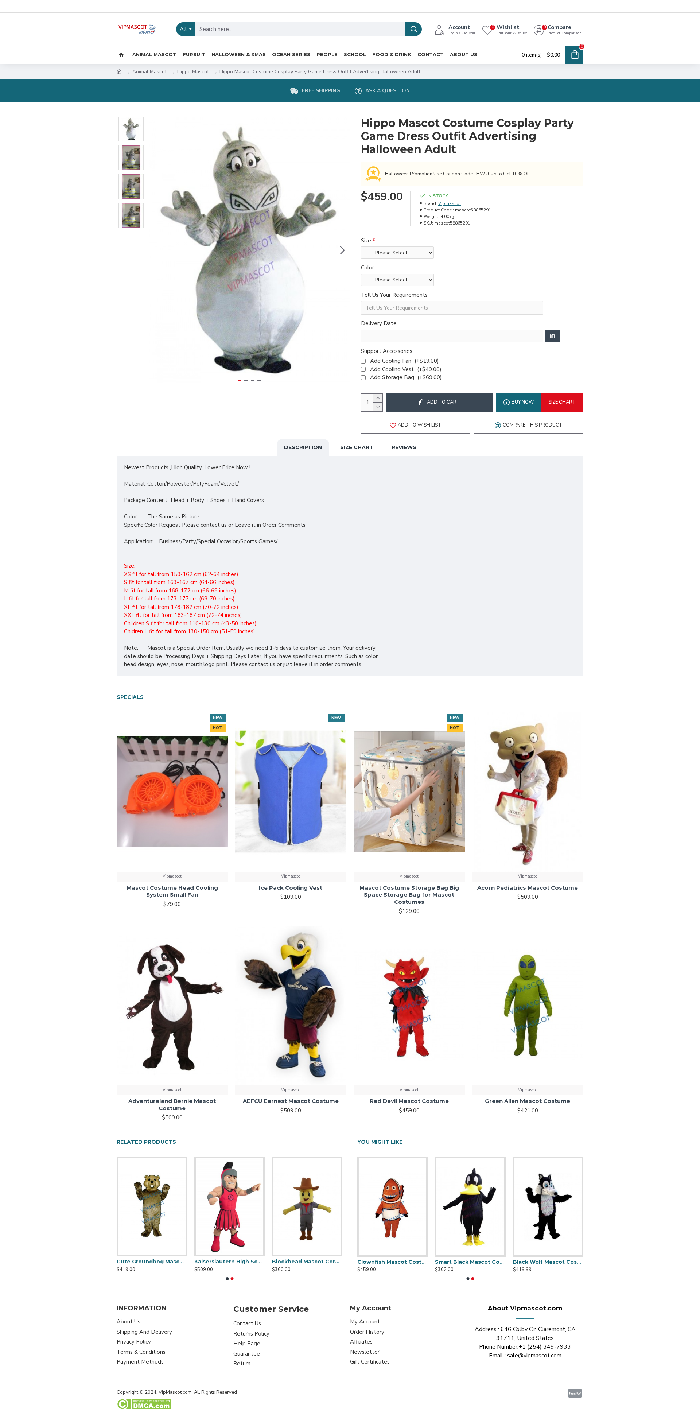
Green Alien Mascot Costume (527, 1100)
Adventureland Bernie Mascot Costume (172, 1104)
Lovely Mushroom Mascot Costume (470, 1262)
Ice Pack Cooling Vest (290, 887)
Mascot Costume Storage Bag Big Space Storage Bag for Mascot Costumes (409, 894)
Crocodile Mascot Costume (392, 1262)
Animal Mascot (149, 71)
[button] (156, 250)
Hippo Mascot (193, 71)
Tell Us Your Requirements (394, 295)
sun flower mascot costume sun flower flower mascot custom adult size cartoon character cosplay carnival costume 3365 (152, 1261)
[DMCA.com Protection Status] (144, 1404)
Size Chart (356, 447)
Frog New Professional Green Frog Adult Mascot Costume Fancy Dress (548, 1262)
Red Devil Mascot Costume (409, 1100)
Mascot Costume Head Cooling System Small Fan (172, 891)
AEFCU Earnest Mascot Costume (291, 1100)
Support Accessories (386, 351)
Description (303, 447)
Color (367, 267)
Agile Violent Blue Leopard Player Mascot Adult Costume (307, 1261)
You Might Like (379, 1142)
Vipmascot (449, 203)
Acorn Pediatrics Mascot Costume (527, 887)
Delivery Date (379, 323)
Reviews (404, 447)
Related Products (146, 1142)
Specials (130, 697)
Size (366, 240)
